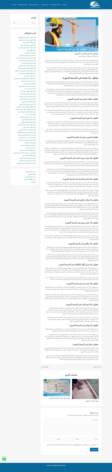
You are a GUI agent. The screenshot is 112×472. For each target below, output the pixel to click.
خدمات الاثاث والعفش (34, 4)
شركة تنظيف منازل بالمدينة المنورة (27, 40)
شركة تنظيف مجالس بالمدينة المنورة (27, 37)
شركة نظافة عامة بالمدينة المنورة (28, 150)
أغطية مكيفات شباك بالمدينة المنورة (27, 47)
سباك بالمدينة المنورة (30, 148)
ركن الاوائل (89, 56)
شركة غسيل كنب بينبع (30, 114)
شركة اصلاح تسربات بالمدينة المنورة (27, 129)
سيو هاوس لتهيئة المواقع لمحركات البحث (56, 465)
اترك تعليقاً (95, 56)
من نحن (14, 4)
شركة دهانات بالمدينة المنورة (29, 101)
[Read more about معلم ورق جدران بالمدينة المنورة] (56, 387)
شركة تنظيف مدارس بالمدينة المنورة (27, 124)
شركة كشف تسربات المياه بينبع (28, 45)
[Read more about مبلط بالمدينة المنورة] (85, 389)
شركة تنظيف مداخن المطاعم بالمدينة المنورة (25, 78)
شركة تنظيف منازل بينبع (30, 76)
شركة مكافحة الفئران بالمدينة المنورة (27, 68)
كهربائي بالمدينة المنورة (30, 142)
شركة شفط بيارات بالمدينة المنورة (27, 96)
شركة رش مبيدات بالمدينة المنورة (28, 99)
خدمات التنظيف (45, 4)
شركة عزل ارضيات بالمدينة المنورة (27, 137)
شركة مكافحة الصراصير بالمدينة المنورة (26, 106)
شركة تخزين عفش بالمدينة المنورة (27, 104)
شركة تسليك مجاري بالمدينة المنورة (27, 140)
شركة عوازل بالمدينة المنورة (29, 119)
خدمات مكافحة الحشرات (55, 4)
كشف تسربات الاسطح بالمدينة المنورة (26, 135)
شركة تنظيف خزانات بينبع (30, 127)
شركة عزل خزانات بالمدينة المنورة (27, 160)
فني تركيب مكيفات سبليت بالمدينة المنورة (25, 109)
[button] (41, 5)
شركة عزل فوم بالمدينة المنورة (28, 145)
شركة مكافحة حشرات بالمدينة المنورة (27, 132)
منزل (65, 268)
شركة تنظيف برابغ (31, 50)
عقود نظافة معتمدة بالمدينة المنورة (27, 65)
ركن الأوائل (82, 194)
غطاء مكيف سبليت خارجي (29, 83)
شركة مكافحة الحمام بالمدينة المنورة (27, 112)
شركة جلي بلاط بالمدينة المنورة (28, 122)
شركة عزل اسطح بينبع (30, 53)
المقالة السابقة (97, 366)
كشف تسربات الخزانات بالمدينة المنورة (26, 163)
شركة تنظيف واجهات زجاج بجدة (28, 91)
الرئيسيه (64, 4)
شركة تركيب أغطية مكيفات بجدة (28, 94)
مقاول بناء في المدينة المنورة (29, 63)
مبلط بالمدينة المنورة (92, 401)
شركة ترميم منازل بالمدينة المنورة (27, 55)
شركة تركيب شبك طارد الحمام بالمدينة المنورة (24, 153)
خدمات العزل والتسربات (22, 4)
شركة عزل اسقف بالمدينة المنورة (28, 158)
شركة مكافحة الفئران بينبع (29, 42)
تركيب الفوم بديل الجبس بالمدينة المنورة (26, 58)
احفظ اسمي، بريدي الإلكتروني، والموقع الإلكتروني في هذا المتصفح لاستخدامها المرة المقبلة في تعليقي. (71, 444)
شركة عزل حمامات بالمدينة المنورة (27, 86)
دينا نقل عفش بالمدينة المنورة (28, 81)
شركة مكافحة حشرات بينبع (29, 155)
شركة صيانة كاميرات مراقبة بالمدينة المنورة (25, 70)
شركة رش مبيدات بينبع (30, 88)
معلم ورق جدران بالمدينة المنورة (59, 398)
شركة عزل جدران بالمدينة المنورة (28, 117)
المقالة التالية (44, 366)
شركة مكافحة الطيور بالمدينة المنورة (27, 73)
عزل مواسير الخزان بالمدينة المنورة (27, 60)
